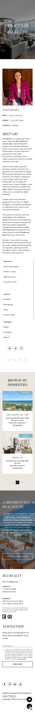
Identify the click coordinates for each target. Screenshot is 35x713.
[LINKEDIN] (10, 348)
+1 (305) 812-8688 (9, 589)
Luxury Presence (9, 696)
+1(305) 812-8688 (16, 120)
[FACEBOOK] (25, 360)
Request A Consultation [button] (17, 556)
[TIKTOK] (16, 348)
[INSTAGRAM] (21, 348)
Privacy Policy (22, 659)
